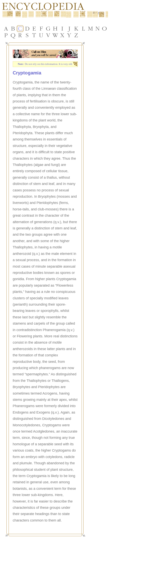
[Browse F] (41, 28)
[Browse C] (20, 28)
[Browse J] (69, 28)
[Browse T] (34, 35)
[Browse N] (97, 28)
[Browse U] (41, 35)
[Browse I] (62, 28)
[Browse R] (20, 35)
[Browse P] (6, 35)
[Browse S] (27, 35)
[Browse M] (90, 28)
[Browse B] (13, 28)
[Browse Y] (69, 35)
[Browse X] (62, 35)
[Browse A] (6, 28)
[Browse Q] (13, 35)
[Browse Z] (76, 35)
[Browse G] (48, 28)
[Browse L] (83, 28)
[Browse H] (55, 28)
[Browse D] (27, 28)
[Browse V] (48, 35)
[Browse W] (55, 35)
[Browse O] (104, 28)
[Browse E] (34, 28)
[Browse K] (76, 28)
